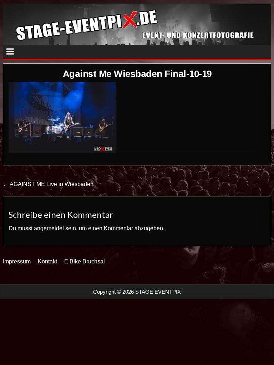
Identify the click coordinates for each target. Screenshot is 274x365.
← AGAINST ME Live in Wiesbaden (48, 184)
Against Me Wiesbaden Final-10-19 (137, 73)
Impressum (17, 261)
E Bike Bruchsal (84, 261)
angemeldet (49, 228)
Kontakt (47, 261)
